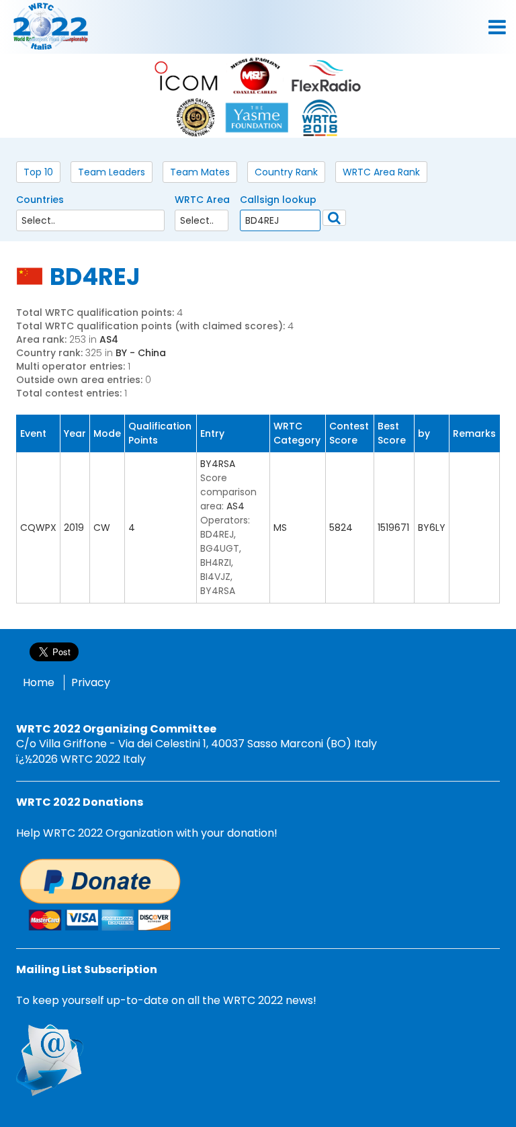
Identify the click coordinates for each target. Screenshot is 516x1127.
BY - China (141, 353)
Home (38, 682)
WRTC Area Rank (381, 172)
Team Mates (200, 172)
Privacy (90, 682)
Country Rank (286, 172)
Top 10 (38, 172)
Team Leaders (111, 172)
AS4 (108, 339)
